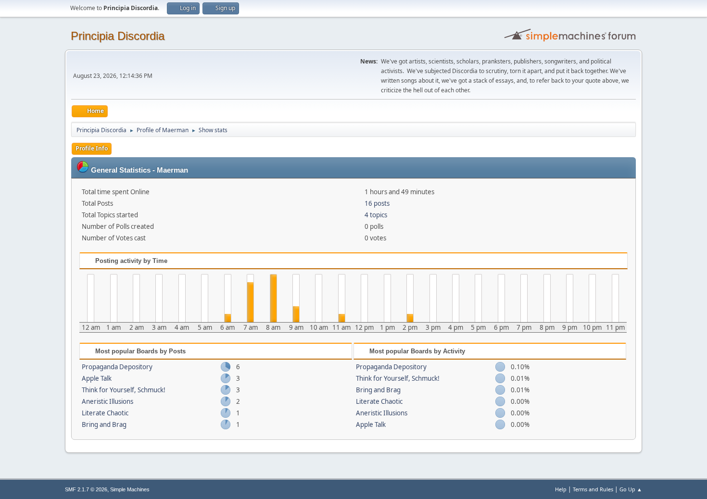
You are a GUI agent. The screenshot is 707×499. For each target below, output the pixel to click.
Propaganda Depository (117, 366)
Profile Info (92, 148)
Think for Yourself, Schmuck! (123, 390)
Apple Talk (97, 378)
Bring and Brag (104, 424)
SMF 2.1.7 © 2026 (86, 489)
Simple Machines (130, 489)
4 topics (376, 215)
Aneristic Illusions (107, 401)
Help (561, 489)
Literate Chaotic (105, 413)
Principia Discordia (117, 35)
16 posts (377, 203)
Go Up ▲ (630, 489)
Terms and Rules (593, 489)
